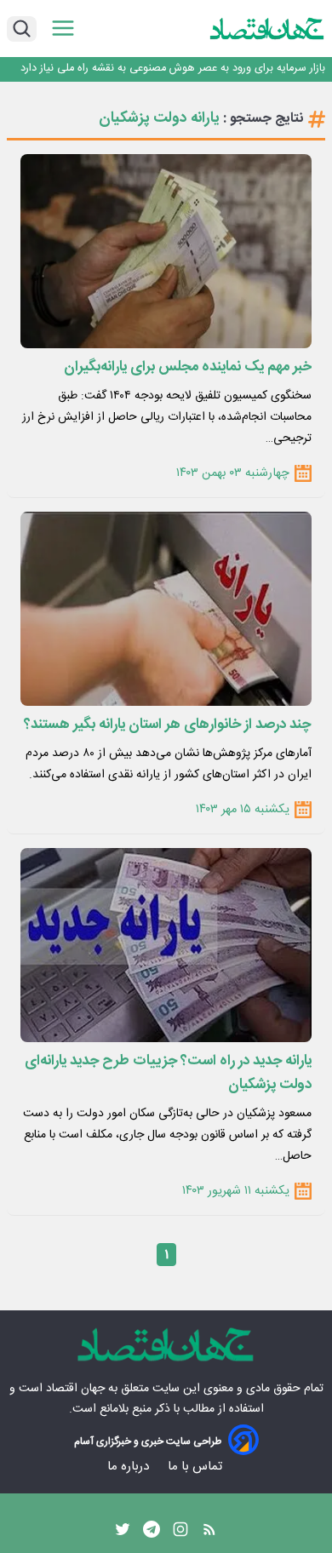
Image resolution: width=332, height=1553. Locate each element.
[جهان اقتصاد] (267, 28)
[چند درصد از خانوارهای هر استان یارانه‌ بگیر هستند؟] (166, 609)
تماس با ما (197, 1466)
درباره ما (129, 1466)
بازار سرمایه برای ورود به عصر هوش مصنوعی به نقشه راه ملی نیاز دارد (172, 68)
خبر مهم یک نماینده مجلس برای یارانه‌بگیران (188, 367)
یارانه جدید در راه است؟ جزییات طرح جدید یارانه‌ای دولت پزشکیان (168, 1073)
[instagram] (180, 1533)
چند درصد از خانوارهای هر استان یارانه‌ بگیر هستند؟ (168, 724)
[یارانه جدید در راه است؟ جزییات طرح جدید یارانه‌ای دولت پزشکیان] (166, 945)
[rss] (209, 1533)
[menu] (63, 28)
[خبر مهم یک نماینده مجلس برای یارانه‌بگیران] (166, 251)
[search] (22, 29)
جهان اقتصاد (75, 1388)
